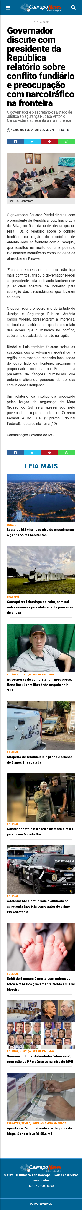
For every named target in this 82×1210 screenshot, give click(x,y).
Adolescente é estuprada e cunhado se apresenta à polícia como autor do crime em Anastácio (38, 906)
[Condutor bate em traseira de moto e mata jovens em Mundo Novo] (41, 797)
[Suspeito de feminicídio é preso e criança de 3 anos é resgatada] (41, 725)
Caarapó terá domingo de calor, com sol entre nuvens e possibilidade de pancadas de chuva (40, 607)
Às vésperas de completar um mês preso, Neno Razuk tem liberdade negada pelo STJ (39, 685)
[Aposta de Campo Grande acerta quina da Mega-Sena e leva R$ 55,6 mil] (41, 1096)
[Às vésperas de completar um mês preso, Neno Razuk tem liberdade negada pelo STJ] (41, 647)
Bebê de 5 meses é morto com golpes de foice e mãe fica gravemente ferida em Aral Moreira (41, 984)
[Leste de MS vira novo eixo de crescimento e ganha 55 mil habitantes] (41, 498)
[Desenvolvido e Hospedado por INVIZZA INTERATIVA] (41, 1204)
